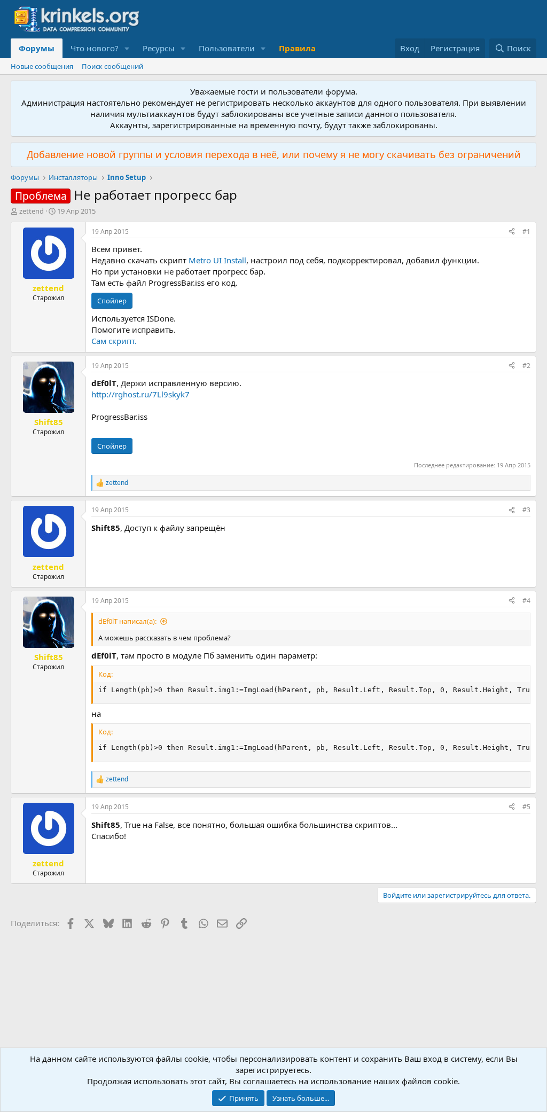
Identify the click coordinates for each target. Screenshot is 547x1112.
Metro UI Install (217, 260)
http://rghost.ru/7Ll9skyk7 (140, 394)
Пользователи (227, 48)
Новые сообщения (42, 66)
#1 (526, 231)
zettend (31, 211)
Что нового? (95, 48)
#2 (526, 365)
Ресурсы (159, 48)
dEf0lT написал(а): (127, 621)
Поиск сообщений (112, 66)
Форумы (36, 48)
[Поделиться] (512, 232)
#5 (526, 806)
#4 (526, 600)
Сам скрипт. (114, 340)
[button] (127, 48)
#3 (526, 509)
